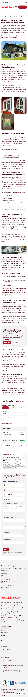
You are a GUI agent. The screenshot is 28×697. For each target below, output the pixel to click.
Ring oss (16, 342)
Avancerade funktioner (7, 423)
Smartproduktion (11, 692)
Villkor (3, 691)
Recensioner (6, 655)
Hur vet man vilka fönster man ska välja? (14, 663)
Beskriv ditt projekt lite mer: (10, 503)
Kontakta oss (22, 7)
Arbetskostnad (4, 411)
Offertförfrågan (7, 342)
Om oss (5, 646)
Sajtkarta (8, 691)
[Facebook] (26, 2)
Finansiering (6, 657)
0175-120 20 (4, 628)
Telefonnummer (7, 539)
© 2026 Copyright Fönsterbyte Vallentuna (12, 689)
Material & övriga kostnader (7, 417)
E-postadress (6, 532)
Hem (4, 644)
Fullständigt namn (8, 517)
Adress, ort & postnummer (10, 525)
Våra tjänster (6, 652)
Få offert (6, 549)
